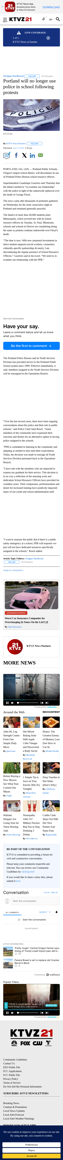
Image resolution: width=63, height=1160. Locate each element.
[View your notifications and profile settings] (56, 912)
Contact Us (9, 1063)
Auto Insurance (14, 627)
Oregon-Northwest (34, 558)
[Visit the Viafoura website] (53, 974)
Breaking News (11, 1103)
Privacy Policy (10, 1079)
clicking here (28, 871)
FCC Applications (12, 1071)
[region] (31, 934)
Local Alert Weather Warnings (18, 1118)
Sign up (54, 892)
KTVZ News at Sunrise (25, 42)
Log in (46, 892)
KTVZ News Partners (16, 143)
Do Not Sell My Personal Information (22, 1086)
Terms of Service (12, 1082)
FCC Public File (11, 1075)
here (18, 881)
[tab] (12, 912)
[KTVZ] (22, 19)
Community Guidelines (15, 1059)
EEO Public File (11, 1067)
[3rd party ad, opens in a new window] (31, 608)
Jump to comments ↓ (13, 570)
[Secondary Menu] (7, 19)
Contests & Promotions (15, 1107)
